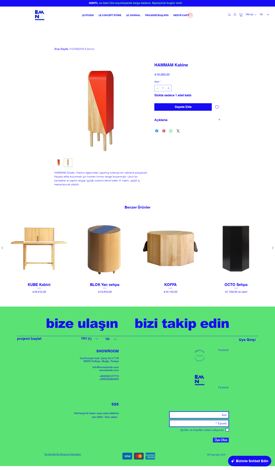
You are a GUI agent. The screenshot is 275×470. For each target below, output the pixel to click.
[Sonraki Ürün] (273, 248)
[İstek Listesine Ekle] (217, 107)
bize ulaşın (111, 416)
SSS (115, 404)
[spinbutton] (163, 88)
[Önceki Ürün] (2, 248)
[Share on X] (178, 131)
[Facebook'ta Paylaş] (157, 131)
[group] (137, 260)
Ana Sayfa (61, 49)
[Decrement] (157, 88)
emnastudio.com (109, 370)
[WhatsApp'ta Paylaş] (171, 131)
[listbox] (251, 14)
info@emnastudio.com (105, 367)
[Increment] (169, 88)
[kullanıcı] (235, 14)
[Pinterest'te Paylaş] (164, 131)
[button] (241, 14)
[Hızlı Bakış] (39, 248)
